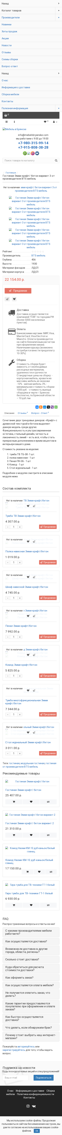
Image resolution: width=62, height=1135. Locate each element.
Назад (5, 3)
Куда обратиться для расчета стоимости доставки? (24, 968)
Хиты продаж (9, 31)
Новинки (6, 24)
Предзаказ (20, 290)
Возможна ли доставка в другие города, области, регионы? (26, 950)
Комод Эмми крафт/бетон (21, 664)
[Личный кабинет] (54, 122)
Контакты (7, 101)
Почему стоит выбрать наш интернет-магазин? (30, 1036)
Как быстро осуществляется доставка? (24, 1018)
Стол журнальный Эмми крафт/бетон (28, 742)
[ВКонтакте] (37, 407)
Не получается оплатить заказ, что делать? (27, 994)
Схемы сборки (10, 59)
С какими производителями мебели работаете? (28, 932)
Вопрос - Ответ (40, 412)
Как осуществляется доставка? (26, 941)
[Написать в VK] (37, 153)
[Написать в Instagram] (33, 153)
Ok (36, 1131)
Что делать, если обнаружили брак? (28, 1027)
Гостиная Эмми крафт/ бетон (23, 790)
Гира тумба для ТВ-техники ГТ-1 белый (29, 893)
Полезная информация (15, 108)
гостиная (14, 763)
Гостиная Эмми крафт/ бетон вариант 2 (29, 823)
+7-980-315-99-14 (33, 143)
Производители (11, 17)
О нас (5, 80)
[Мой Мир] (44, 407)
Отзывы (6, 52)
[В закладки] (14, 299)
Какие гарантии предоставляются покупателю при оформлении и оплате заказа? (30, 1006)
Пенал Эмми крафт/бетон (21, 625)
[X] (48, 407)
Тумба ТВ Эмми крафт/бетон (22, 515)
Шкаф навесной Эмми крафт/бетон (26, 586)
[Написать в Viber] (28, 153)
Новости (7, 45)
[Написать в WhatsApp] (25, 153)
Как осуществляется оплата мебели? (29, 985)
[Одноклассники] (40, 407)
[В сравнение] (48, 801)
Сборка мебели (10, 94)
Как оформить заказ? (19, 977)
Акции (5, 38)
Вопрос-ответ (10, 66)
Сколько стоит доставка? (22, 959)
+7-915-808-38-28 (33, 147)
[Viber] (52, 407)
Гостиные (11, 172)
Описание (9, 413)
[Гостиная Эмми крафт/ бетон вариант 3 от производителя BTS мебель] (31, 201)
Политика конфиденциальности (35, 1094)
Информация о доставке (16, 87)
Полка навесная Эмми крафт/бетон (26, 551)
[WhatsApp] (56, 407)
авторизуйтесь (26, 1046)
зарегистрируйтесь (14, 1050)
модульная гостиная (33, 763)
